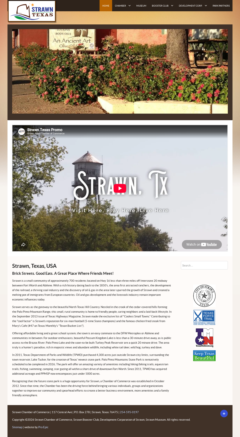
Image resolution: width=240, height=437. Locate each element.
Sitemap (17, 427)
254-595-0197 (129, 412)
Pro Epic (43, 427)
